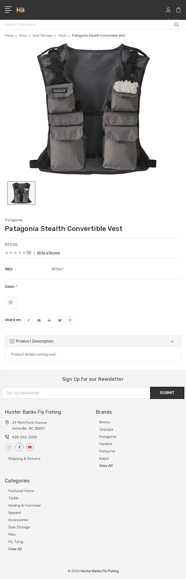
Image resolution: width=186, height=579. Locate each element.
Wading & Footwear (24, 505)
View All (106, 466)
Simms (104, 422)
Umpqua (106, 429)
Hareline (105, 444)
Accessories (18, 520)
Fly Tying (15, 542)
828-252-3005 (24, 437)
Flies (12, 534)
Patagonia (107, 436)
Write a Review (48, 253)
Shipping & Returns (24, 459)
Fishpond (107, 451)
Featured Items (21, 491)
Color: (11, 286)
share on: (13, 320)
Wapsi (104, 458)
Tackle (13, 498)
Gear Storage (19, 527)
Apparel (14, 512)
